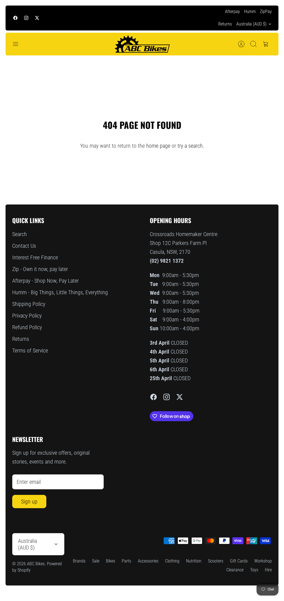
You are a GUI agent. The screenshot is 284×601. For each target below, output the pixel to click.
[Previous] (81, 18)
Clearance (235, 569)
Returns (225, 24)
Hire (268, 569)
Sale (95, 561)
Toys (254, 569)
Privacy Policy (27, 315)
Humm (250, 11)
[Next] (203, 18)
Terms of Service (30, 350)
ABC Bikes (36, 563)
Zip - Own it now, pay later (40, 269)
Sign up (29, 501)
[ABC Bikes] (142, 44)
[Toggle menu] (18, 44)
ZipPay (266, 11)
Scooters (215, 561)
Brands (79, 561)
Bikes (110, 561)
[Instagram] (26, 18)
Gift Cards (239, 561)
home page (158, 145)
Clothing (172, 561)
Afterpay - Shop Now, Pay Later (45, 280)
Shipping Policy (28, 304)
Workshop (263, 561)
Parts (126, 561)
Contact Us (24, 245)
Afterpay (232, 11)
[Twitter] (37, 18)
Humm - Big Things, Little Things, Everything (60, 292)
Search (19, 234)
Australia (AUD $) (251, 24)
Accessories (148, 561)
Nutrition (193, 561)
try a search (190, 145)
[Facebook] (15, 18)
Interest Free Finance (35, 257)
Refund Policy (27, 327)
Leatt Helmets (181, 18)
